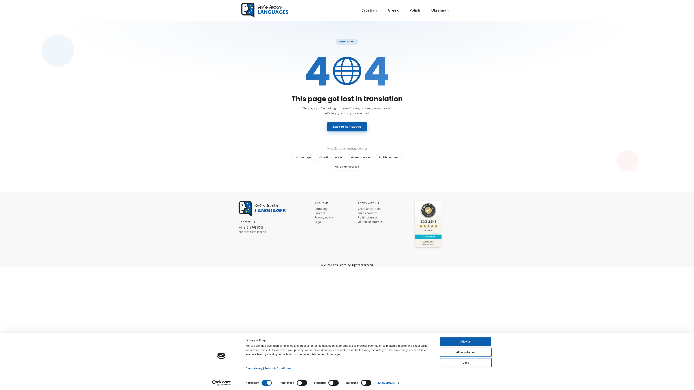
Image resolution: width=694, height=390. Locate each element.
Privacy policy (323, 217)
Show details (386, 382)
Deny (465, 362)
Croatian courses (330, 157)
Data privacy (253, 368)
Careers (319, 213)
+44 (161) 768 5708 (251, 227)
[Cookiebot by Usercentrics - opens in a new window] (221, 383)
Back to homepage (347, 127)
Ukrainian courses (347, 166)
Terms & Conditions (278, 368)
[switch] (302, 383)
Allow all (465, 341)
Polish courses (388, 157)
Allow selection (465, 352)
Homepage (303, 157)
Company (320, 209)
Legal (318, 222)
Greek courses (360, 157)
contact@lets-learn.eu (253, 232)
